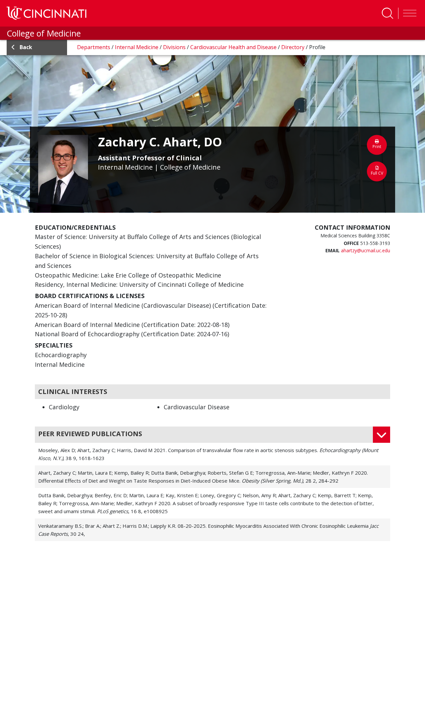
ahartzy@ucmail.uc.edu (365, 250)
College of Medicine (44, 33)
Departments (94, 47)
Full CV (377, 173)
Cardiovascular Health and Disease (234, 47)
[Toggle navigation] (408, 13)
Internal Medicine (137, 47)
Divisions (175, 47)
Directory (293, 47)
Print (377, 146)
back (26, 47)
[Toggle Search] (387, 13)
